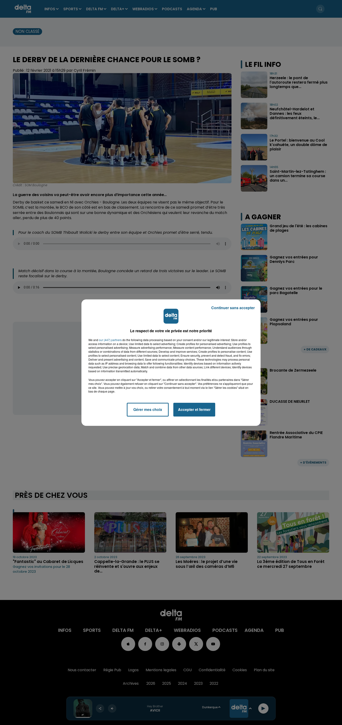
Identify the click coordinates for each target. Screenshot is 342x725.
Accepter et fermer (194, 409)
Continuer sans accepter (233, 307)
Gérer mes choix (147, 409)
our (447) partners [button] (110, 340)
